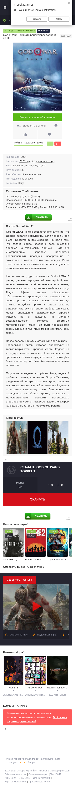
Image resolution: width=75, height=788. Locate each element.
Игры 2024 (10, 778)
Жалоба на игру (19, 634)
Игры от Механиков (15, 781)
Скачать (37, 499)
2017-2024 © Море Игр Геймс (21, 770)
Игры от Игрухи (41, 778)
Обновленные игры (15, 774)
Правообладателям (39, 781)
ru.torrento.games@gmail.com (54, 770)
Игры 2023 (24, 778)
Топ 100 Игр (56, 774)
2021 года (25, 161)
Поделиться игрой (47, 634)
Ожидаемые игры (44, 161)
